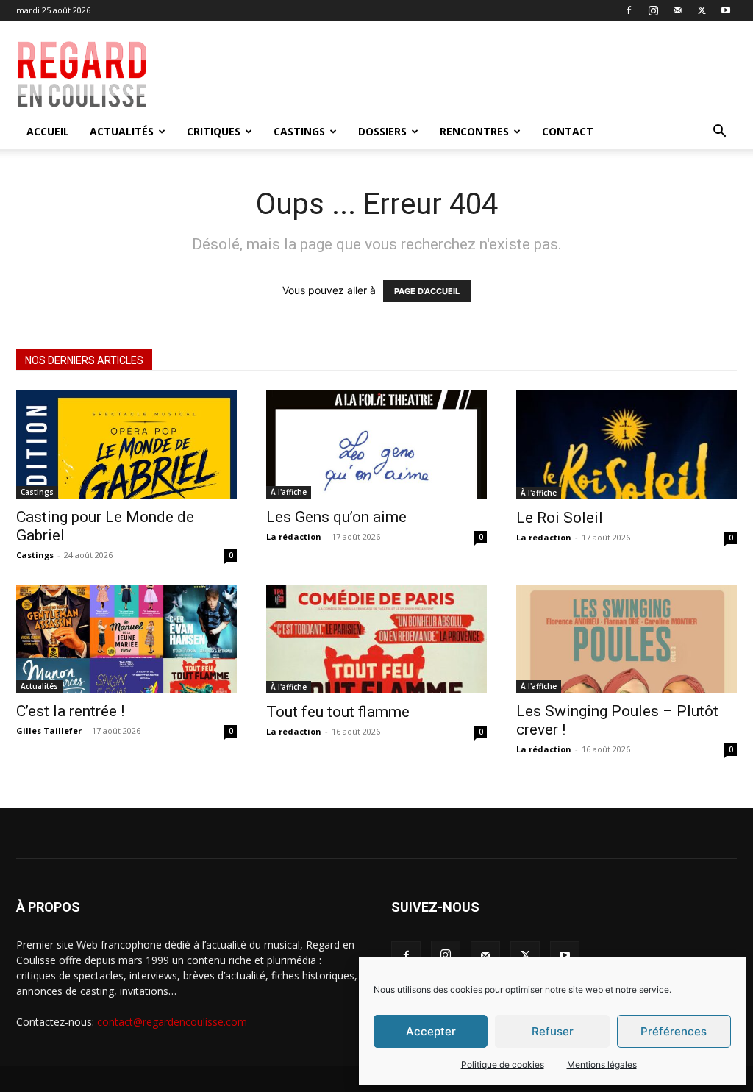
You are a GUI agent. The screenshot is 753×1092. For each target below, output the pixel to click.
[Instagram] (653, 10)
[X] (701, 10)
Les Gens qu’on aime (336, 517)
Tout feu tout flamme (338, 712)
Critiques (213, 131)
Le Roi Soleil (559, 518)
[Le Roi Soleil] (626, 444)
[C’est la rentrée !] (126, 639)
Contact (567, 131)
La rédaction (293, 536)
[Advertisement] (469, 74)
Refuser (553, 1031)
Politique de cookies (502, 1064)
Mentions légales (602, 1064)
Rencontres (474, 131)
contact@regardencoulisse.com (172, 1022)
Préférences (673, 1031)
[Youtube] (726, 10)
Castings (299, 131)
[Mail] (677, 10)
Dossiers (382, 131)
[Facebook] (629, 10)
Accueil (47, 131)
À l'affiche (289, 492)
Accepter (431, 1031)
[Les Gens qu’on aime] (376, 444)
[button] (719, 133)
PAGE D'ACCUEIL (427, 291)
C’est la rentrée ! (70, 711)
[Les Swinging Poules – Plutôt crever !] (626, 639)
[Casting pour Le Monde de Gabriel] (126, 444)
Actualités (122, 131)
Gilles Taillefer (49, 730)
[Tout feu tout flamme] (376, 639)
